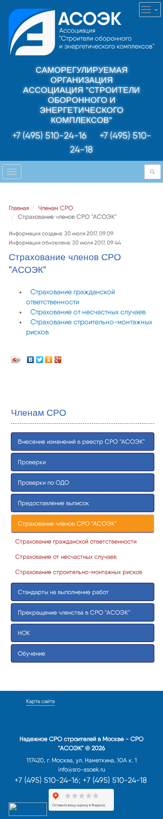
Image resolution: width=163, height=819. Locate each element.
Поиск (155, 171)
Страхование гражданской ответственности (75, 541)
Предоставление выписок (53, 503)
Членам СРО (55, 207)
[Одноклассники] (48, 357)
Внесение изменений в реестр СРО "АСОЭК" (81, 441)
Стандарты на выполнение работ (63, 591)
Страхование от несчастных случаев (88, 312)
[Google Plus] (58, 357)
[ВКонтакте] (30, 357)
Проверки (32, 462)
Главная (19, 207)
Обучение (31, 653)
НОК (24, 632)
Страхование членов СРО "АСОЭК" (67, 523)
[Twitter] (39, 357)
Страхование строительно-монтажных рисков (78, 571)
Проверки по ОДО (43, 482)
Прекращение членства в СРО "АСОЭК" (74, 612)
